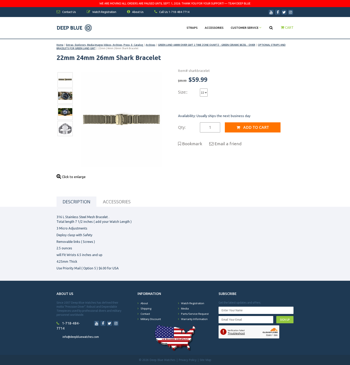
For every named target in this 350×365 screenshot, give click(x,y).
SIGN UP (285, 319)
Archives (150, 45)
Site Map (205, 360)
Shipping (146, 308)
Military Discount (151, 319)
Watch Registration (192, 303)
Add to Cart (255, 127)
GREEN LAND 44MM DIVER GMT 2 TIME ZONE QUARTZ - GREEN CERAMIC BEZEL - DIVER (206, 45)
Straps (192, 27)
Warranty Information (194, 319)
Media (185, 308)
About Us (137, 12)
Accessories (214, 27)
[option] (122, 119)
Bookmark (191, 143)
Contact (145, 314)
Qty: (182, 127)
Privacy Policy (187, 360)
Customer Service (245, 27)
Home (60, 45)
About (144, 303)
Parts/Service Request (195, 314)
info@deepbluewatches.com (81, 336)
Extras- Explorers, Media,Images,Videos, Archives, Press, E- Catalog (105, 45)
